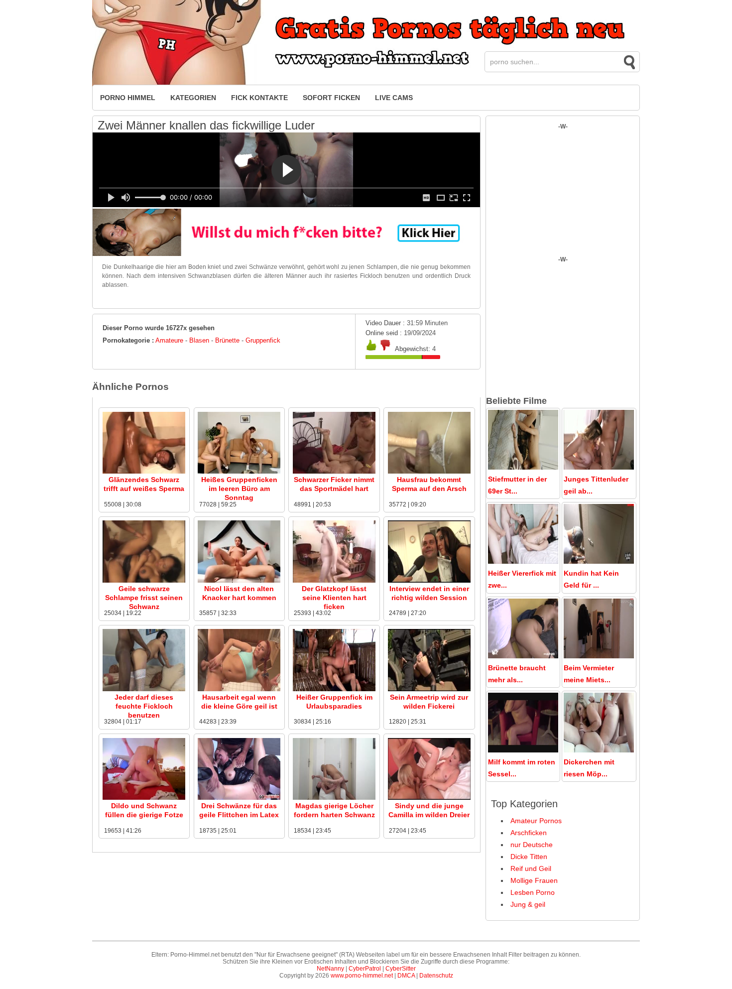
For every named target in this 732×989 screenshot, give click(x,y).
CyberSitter (400, 968)
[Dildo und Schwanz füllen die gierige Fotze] (144, 797)
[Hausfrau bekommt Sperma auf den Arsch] (429, 471)
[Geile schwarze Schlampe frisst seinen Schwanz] (144, 580)
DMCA (406, 975)
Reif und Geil (530, 868)
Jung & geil (527, 904)
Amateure (169, 340)
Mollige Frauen (534, 880)
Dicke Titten (528, 857)
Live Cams (394, 98)
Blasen (199, 340)
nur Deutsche (531, 845)
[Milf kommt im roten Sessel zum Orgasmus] (523, 750)
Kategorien (193, 98)
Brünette (227, 340)
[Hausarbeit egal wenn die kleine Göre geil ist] (239, 689)
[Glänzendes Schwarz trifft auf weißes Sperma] (144, 471)
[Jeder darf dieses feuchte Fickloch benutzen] (144, 689)
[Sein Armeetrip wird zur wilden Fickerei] (429, 689)
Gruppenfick (262, 340)
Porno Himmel (127, 98)
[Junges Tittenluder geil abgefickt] (599, 467)
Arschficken (528, 833)
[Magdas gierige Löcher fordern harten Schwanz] (334, 797)
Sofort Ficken (331, 98)
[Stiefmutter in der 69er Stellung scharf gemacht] (523, 467)
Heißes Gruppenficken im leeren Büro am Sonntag (239, 488)
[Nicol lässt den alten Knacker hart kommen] (239, 580)
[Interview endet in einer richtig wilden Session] (429, 580)
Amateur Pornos (536, 821)
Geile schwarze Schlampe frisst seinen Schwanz (144, 598)
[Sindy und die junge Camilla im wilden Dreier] (429, 797)
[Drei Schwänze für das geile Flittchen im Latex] (239, 797)
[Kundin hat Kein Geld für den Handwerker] (599, 561)
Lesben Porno (532, 892)
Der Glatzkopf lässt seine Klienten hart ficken (334, 598)
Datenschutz (436, 975)
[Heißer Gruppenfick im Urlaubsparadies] (334, 689)
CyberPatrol (365, 968)
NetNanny (330, 968)
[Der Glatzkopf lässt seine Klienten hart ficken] (334, 580)
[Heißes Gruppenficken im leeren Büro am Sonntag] (239, 471)
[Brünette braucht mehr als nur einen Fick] (523, 656)
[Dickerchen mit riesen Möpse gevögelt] (599, 750)
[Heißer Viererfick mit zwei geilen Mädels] (523, 561)
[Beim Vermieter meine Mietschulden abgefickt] (599, 656)
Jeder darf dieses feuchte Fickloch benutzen (144, 706)
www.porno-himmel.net (362, 975)
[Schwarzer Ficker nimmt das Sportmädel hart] (334, 471)
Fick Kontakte (259, 98)
